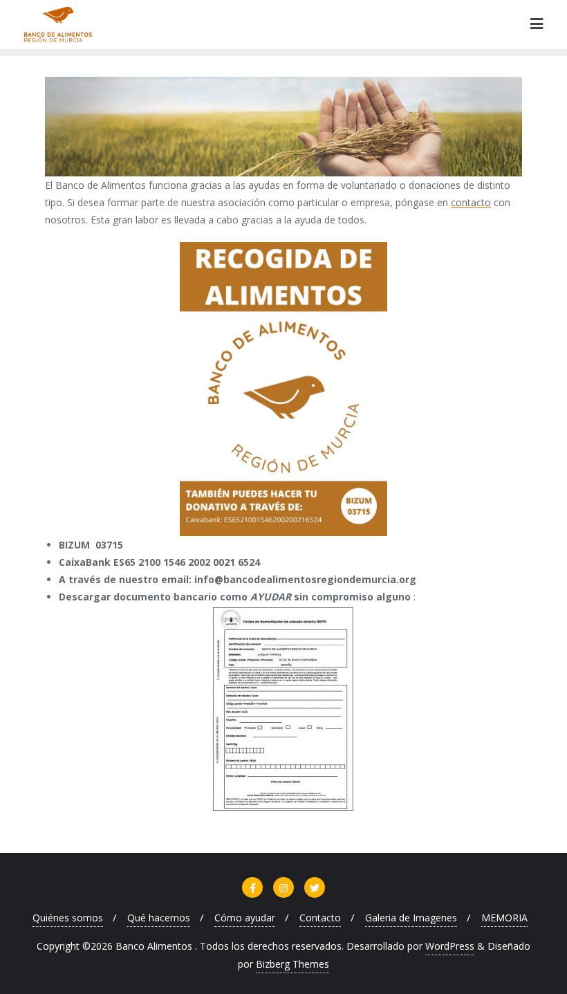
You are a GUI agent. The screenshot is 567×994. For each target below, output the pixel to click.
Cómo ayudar (244, 917)
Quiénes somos (67, 917)
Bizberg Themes (292, 963)
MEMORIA (504, 917)
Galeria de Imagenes (411, 917)
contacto (471, 202)
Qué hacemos (158, 917)
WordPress (449, 945)
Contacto (320, 917)
